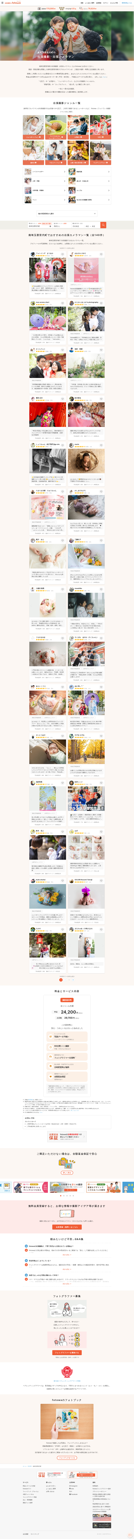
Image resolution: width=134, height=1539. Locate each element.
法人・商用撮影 (27, 1500)
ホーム (24, 1466)
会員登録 (98, 3)
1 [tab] (60, 1195)
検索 (82, 3)
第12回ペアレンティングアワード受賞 (67, 1381)
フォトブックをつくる (67, 1458)
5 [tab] (73, 1195)
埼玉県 (29, 1466)
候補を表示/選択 (46, 223)
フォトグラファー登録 (30, 1497)
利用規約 (30, 1099)
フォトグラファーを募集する (67, 1353)
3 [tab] (67, 1195)
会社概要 (25, 1534)
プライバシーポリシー (99, 1491)
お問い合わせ (50, 1491)
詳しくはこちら (75, 1110)
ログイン (105, 3)
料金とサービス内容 (29, 1486)
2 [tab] (63, 1195)
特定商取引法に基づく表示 (101, 1504)
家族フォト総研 (27, 1502)
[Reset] (50, 226)
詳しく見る (67, 1173)
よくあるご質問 (89, 3)
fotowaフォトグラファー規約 (102, 1488)
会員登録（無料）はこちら (67, 1227)
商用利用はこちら (127, 3)
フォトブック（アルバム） (31, 1491)
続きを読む (66, 1255)
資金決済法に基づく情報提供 (101, 1506)
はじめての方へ (51, 1486)
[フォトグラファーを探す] (103, 225)
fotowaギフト (27, 1488)
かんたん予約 (114, 3)
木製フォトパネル (28, 1494)
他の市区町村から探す (46, 214)
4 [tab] (70, 1195)
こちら (104, 77)
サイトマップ (35, 1534)
